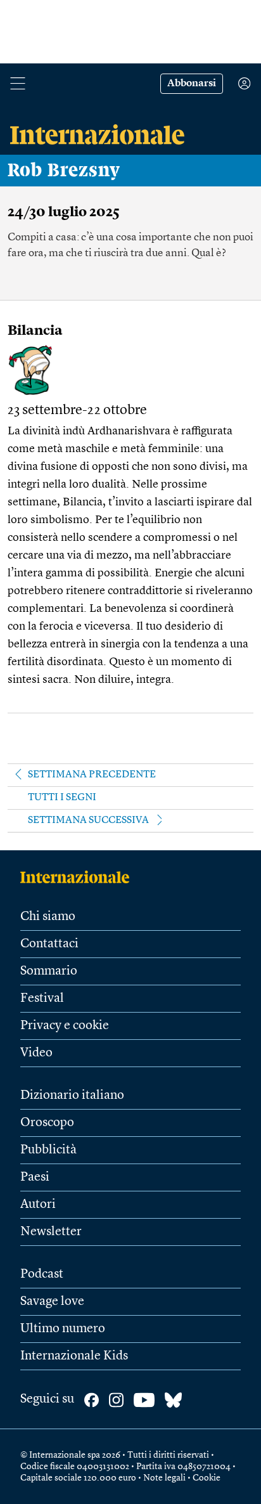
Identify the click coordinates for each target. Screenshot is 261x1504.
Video (36, 1053)
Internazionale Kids (74, 1356)
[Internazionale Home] (78, 877)
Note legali (164, 1478)
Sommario (48, 971)
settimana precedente (92, 775)
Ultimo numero (62, 1329)
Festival (42, 998)
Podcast (41, 1274)
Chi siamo (47, 917)
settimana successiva (88, 820)
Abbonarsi (191, 84)
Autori (38, 1204)
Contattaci (49, 944)
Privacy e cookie (64, 1026)
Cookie (206, 1478)
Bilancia (35, 331)
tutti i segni (62, 798)
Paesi (34, 1177)
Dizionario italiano (72, 1095)
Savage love (52, 1301)
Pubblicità (48, 1150)
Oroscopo (47, 1123)
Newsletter (51, 1232)
